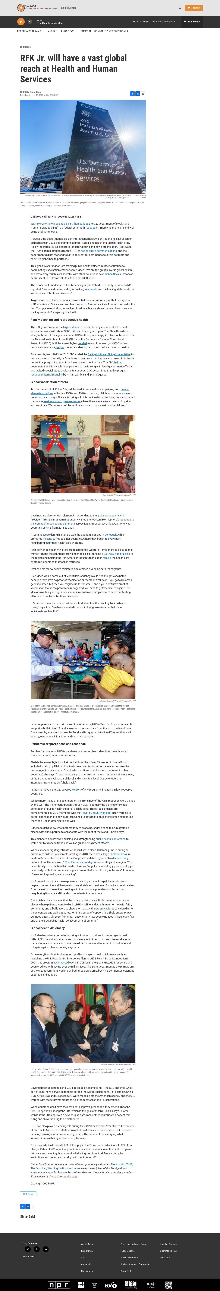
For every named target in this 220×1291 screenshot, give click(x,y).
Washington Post (57, 1168)
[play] (21, 21)
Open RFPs (165, 1258)
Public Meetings (128, 1251)
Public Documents (129, 1258)
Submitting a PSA (168, 1251)
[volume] (29, 21)
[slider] (34, 21)
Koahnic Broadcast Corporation (135, 1264)
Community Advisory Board (111, 31)
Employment (87, 1251)
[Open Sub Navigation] (43, 31)
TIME (129, 1164)
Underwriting (87, 1271)
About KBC (126, 1271)
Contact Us (86, 1264)
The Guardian (38, 1168)
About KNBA (87, 1244)
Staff (83, 1258)
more (76, 1168)
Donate (195, 7)
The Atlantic (118, 1164)
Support (86, 31)
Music (51, 31)
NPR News (25, 46)
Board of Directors (168, 1244)
